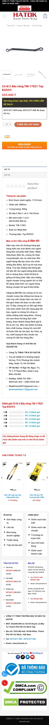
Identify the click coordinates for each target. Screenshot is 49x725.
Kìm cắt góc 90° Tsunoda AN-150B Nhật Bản (36, 497)
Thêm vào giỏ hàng (28, 124)
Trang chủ (10, 26)
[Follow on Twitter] (27, 657)
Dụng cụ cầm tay (23, 26)
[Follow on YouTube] (32, 657)
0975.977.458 (11, 581)
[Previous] (6, 49)
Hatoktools (24, 722)
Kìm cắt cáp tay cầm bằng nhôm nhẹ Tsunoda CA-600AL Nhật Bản (12, 498)
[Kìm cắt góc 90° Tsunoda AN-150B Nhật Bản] (36, 472)
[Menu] (4, 16)
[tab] (24, 169)
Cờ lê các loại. (37, 26)
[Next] (42, 49)
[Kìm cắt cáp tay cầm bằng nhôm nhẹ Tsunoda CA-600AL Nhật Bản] (12, 472)
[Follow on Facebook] (18, 657)
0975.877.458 (16, 639)
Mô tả (7, 169)
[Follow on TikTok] (23, 657)
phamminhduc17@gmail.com (23, 389)
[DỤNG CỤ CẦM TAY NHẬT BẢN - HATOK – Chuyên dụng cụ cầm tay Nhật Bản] (25, 16)
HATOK (7, 175)
